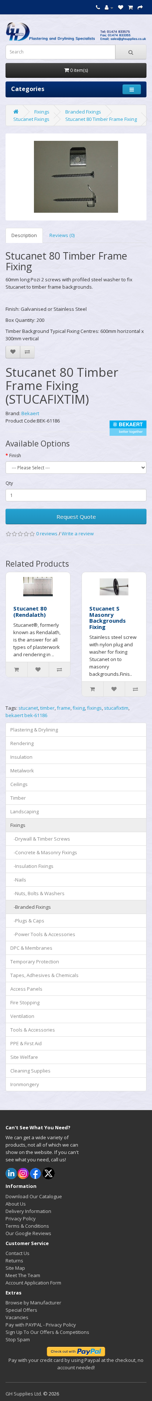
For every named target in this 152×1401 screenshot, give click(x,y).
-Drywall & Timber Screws (40, 838)
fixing (79, 708)
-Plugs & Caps (27, 920)
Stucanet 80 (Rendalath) (30, 611)
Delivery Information (28, 1211)
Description (24, 235)
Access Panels (26, 988)
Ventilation (22, 1016)
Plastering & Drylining (34, 729)
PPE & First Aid (26, 1043)
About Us (16, 1203)
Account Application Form (33, 1282)
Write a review (78, 533)
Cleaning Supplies (30, 1070)
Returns (14, 1260)
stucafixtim (116, 708)
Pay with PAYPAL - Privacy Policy (41, 1324)
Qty (9, 483)
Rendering (22, 743)
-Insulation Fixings (31, 866)
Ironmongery (24, 1084)
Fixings (41, 111)
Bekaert (30, 413)
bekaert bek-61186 (26, 715)
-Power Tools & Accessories (42, 934)
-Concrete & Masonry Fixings (43, 852)
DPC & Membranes (31, 948)
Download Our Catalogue (34, 1196)
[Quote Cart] (130, 7)
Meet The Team (23, 1275)
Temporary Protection (34, 961)
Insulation (21, 757)
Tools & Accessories (32, 1029)
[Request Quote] (140, 7)
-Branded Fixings (30, 907)
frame (63, 708)
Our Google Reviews (28, 1233)
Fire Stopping (24, 1002)
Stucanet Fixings (31, 119)
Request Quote (76, 516)
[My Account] (109, 7)
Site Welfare (24, 1057)
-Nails (18, 879)
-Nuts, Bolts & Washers (37, 893)
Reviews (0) (62, 235)
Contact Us (18, 1253)
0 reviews (47, 533)
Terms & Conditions (27, 1226)
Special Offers (21, 1310)
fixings (94, 708)
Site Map (15, 1268)
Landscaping (24, 811)
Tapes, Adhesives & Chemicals (44, 975)
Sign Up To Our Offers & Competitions (47, 1332)
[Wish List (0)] (120, 7)
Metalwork (22, 770)
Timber (18, 798)
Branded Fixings (83, 111)
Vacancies (17, 1317)
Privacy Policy (21, 1218)
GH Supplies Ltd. (24, 1393)
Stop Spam (18, 1339)
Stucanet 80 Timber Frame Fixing (101, 119)
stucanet (28, 708)
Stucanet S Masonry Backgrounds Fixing (107, 617)
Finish (15, 455)
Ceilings (19, 784)
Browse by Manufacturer (33, 1302)
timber (47, 708)
